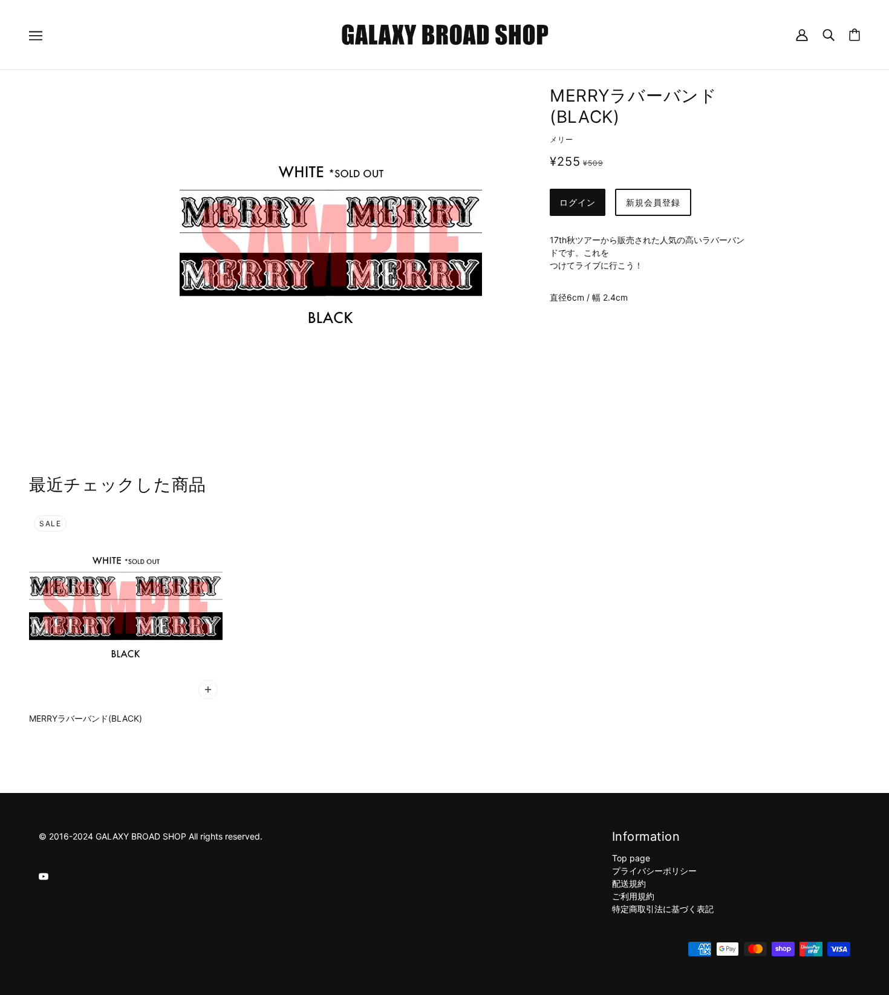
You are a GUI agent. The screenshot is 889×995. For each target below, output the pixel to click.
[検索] (828, 34)
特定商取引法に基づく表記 (663, 909)
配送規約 (629, 883)
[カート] (854, 35)
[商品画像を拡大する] (331, 245)
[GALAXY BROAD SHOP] (445, 33)
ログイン (577, 202)
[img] (43, 875)
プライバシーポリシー (654, 871)
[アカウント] (802, 34)
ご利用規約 (633, 896)
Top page (631, 858)
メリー (561, 139)
